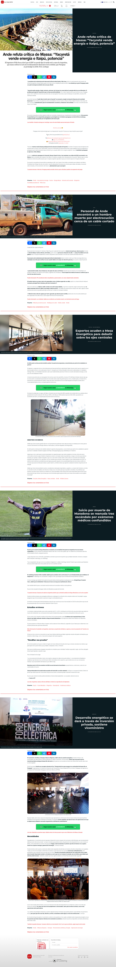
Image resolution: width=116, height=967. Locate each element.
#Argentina (76, 180)
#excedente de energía (42, 180)
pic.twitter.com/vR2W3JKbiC (63, 141)
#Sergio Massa (57, 180)
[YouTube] (87, 957)
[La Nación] (7, 2)
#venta (51, 180)
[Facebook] (79, 957)
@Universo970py (52, 141)
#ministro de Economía (67, 180)
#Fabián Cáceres (64, 478)
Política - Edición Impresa (94, 327)
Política (94, 33)
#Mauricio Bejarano (42, 927)
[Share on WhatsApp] (39, 77)
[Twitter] (82, 957)
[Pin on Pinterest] (49, 77)
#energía (50, 927)
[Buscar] (113, 2)
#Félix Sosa (42, 182)
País (94, 207)
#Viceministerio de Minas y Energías (61, 927)
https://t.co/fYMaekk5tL (58, 139)
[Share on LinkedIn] (53, 77)
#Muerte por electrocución (39, 302)
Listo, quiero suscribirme (72, 947)
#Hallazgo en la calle (52, 302)
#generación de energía (77, 927)
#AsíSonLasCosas (57, 127)
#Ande (34, 180)
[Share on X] (34, 77)
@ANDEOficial (66, 134)
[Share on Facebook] (29, 77)
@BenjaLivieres (50, 138)
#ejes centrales (51, 478)
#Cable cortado (61, 302)
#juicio (34, 685)
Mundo (94, 506)
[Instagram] (85, 957)
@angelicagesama (58, 138)
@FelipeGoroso (67, 138)
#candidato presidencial (33, 182)
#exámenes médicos (65, 685)
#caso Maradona (41, 685)
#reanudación (56, 685)
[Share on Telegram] (44, 77)
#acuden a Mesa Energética (39, 478)
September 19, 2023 (63, 143)
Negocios (94, 714)
